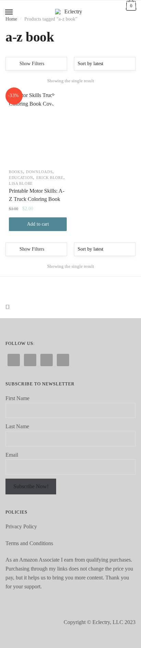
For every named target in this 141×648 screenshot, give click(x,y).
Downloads (39, 172)
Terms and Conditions (29, 543)
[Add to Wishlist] (57, 100)
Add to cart (38, 224)
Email (11, 455)
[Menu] (9, 12)
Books (16, 172)
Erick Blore (50, 178)
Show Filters (32, 63)
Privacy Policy (21, 526)
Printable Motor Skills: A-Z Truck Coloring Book (36, 195)
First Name (17, 398)
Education (21, 178)
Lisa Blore (21, 183)
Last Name (17, 426)
